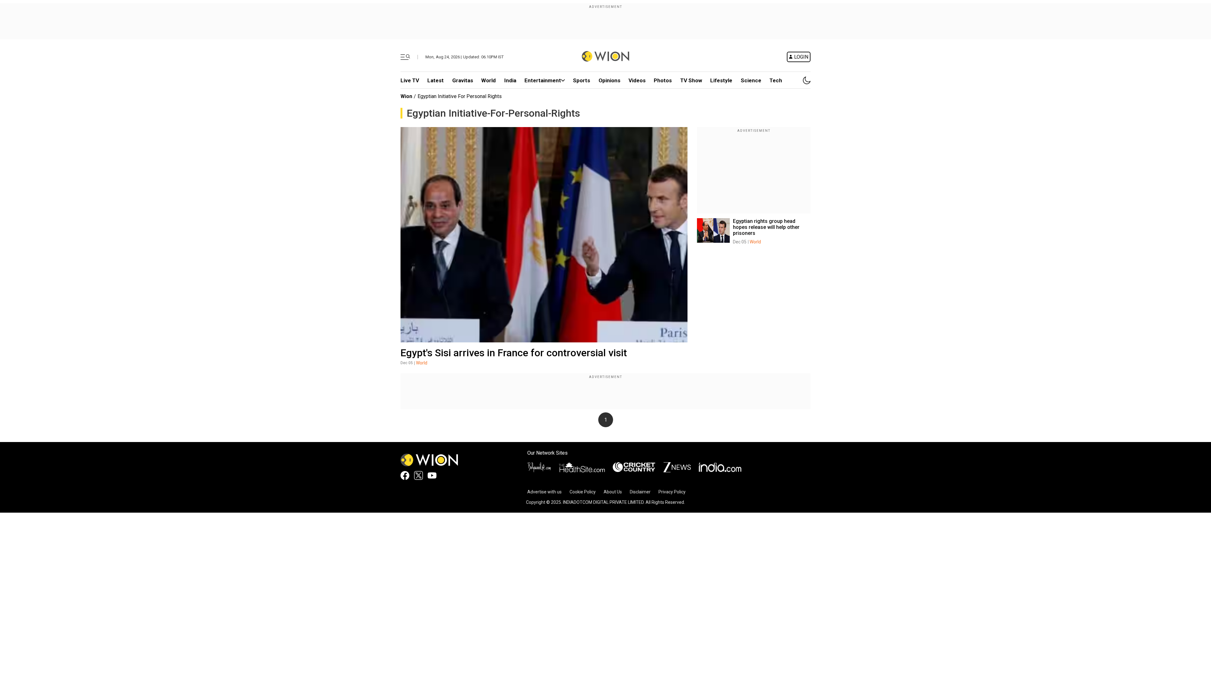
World (488, 80)
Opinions (609, 80)
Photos (663, 80)
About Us (613, 491)
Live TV (410, 80)
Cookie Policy (583, 491)
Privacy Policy (672, 491)
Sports (581, 80)
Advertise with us (544, 491)
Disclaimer (640, 491)
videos (637, 80)
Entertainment (542, 80)
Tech (775, 80)
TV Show (691, 80)
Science (751, 80)
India (510, 80)
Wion (406, 96)
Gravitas (462, 80)
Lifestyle (721, 80)
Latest (435, 80)
